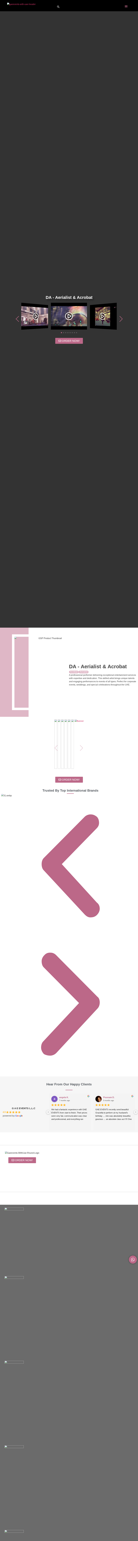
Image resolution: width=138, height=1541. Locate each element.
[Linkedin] (114, 1183)
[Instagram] (98, 1183)
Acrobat (73, 672)
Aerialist (83, 672)
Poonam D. (109, 1097)
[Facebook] (103, 1183)
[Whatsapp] (133, 1260)
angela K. (64, 1097)
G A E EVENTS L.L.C (23, 1108)
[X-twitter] (108, 1183)
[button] (126, 6)
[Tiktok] (119, 1183)
